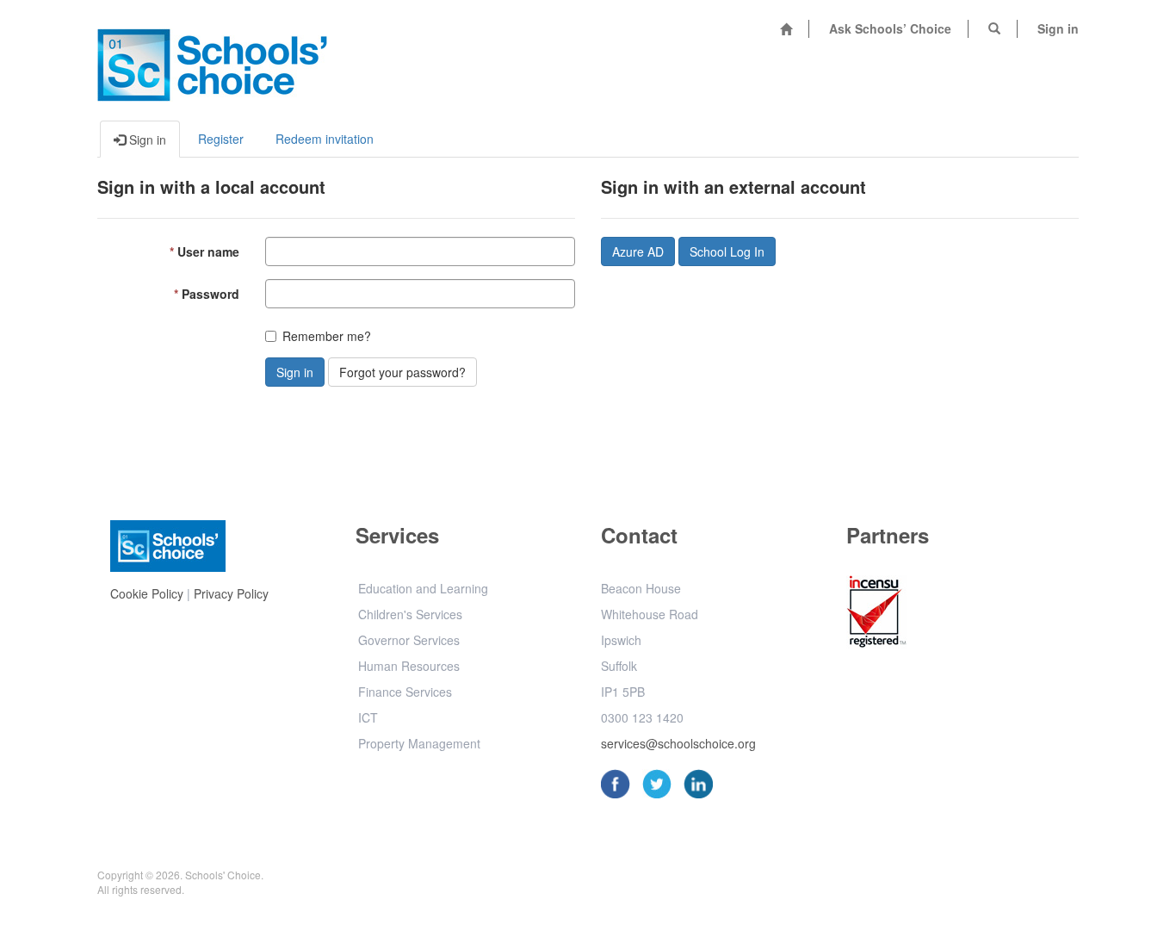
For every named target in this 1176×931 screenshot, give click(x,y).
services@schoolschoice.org (678, 743)
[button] (994, 28)
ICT (368, 717)
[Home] (786, 29)
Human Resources (409, 665)
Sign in (1058, 28)
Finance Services (405, 691)
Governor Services (409, 640)
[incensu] (876, 614)
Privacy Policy (231, 593)
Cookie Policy (146, 593)
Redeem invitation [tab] (324, 138)
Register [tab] (221, 138)
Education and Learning (423, 588)
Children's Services (410, 614)
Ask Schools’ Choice (890, 28)
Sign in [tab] (146, 139)
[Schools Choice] (212, 60)
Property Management (419, 743)
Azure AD (638, 251)
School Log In (727, 251)
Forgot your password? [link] (402, 372)
